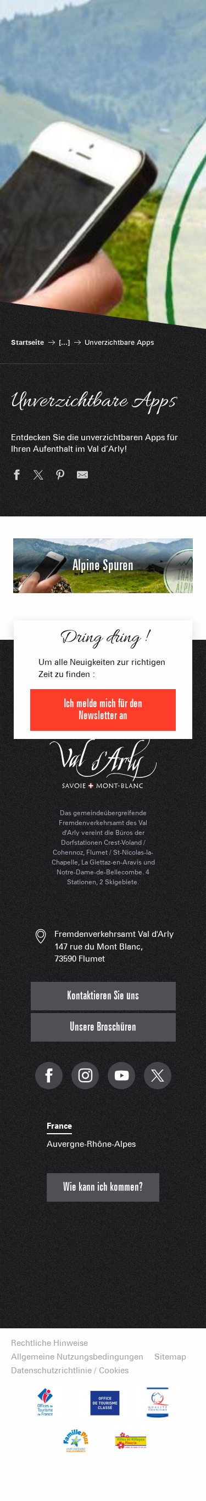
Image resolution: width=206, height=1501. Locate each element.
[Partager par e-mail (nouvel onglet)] (82, 476)
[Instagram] (85, 1081)
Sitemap (170, 1357)
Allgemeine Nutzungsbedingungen (77, 1357)
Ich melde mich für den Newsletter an (103, 709)
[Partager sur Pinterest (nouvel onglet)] (60, 476)
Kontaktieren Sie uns (103, 996)
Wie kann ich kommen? (103, 1187)
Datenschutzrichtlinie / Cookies (70, 1371)
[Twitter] (158, 1081)
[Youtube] (121, 1081)
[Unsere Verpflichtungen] (103, 1402)
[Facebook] (49, 1081)
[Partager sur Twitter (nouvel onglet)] (38, 476)
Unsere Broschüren (103, 1027)
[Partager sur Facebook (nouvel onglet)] (16, 476)
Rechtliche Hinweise (49, 1343)
